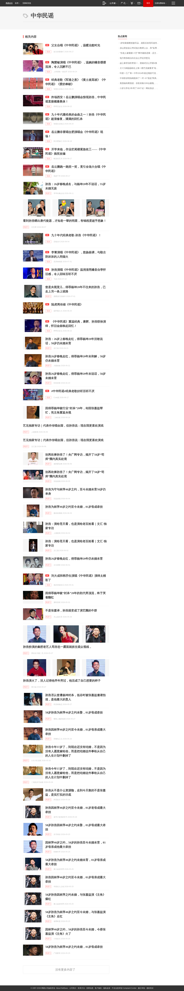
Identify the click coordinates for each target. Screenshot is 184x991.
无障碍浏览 (26, 3)
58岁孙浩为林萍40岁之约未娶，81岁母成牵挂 (74, 712)
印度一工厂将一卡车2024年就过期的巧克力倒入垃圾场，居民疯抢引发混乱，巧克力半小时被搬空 (140, 73)
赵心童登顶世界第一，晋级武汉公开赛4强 (138, 63)
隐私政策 (106, 988)
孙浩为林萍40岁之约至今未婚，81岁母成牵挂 (74, 506)
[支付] (132, 3)
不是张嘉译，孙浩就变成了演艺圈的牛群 (71, 610)
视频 (48, 52)
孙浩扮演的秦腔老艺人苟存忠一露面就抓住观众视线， (57, 646)
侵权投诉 (149, 988)
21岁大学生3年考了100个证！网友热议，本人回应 (140, 88)
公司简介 (72, 988)
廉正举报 (141, 988)
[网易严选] (123, 3)
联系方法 (81, 988)
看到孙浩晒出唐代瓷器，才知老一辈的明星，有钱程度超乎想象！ (64, 220)
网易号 (48, 193)
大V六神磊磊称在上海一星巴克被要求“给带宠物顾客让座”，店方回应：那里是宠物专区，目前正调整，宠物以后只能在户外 (140, 68)
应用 (16, 3)
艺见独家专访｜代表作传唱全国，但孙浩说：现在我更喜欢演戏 (63, 425)
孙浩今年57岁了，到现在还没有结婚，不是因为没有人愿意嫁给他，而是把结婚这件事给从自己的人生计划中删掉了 (75, 751)
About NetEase (62, 988)
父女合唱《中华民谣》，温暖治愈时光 (75, 45)
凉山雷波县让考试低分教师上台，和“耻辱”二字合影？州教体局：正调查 (140, 48)
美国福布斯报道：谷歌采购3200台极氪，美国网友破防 (140, 83)
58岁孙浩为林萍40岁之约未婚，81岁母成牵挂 (74, 946)
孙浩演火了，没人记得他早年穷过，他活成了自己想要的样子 (62, 680)
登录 (148, 3)
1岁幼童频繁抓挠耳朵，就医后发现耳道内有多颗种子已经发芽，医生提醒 (140, 43)
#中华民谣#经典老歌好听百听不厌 (72, 391)
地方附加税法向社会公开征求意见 (135, 58)
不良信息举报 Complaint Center (124, 988)
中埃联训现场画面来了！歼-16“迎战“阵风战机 (140, 78)
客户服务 (98, 988)
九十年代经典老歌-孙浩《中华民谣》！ (76, 235)
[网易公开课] (113, 3)
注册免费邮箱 (160, 3)
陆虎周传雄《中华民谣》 (67, 304)
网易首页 (9, 3)
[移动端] (104, 3)
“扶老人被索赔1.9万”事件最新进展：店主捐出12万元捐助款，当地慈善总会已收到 (140, 53)
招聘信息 (89, 988)
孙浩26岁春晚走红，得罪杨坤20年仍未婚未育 (74, 558)
